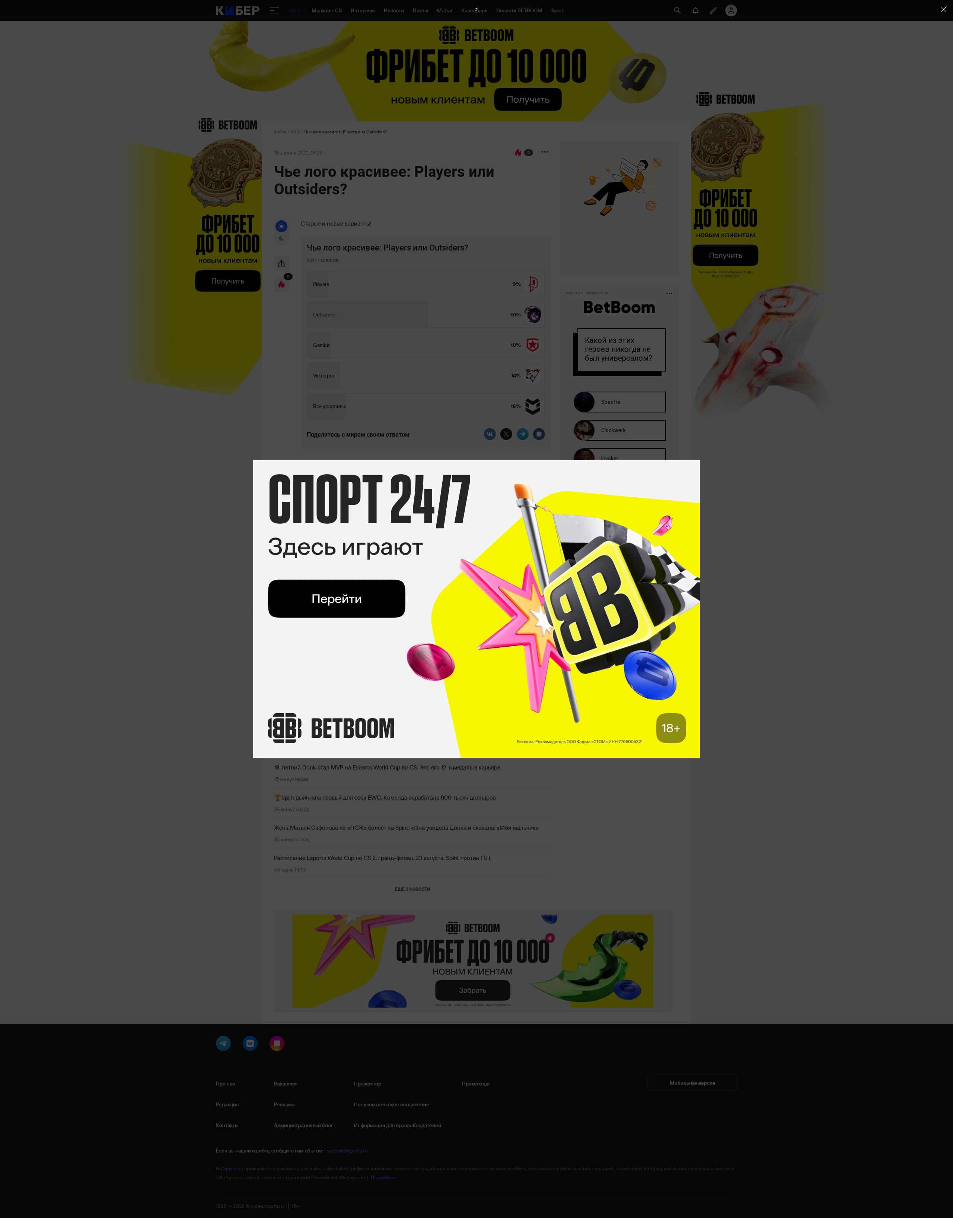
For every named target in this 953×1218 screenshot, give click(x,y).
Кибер (280, 131)
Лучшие (326, 501)
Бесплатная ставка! (325, 562)
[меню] (274, 10)
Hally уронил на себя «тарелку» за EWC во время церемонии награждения (373, 737)
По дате (288, 501)
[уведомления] (695, 10)
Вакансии (285, 1083)
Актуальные (362, 501)
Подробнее (383, 1177)
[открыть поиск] (677, 10)
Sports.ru (233, 1168)
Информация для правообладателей (397, 1125)
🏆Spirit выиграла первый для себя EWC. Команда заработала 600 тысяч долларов (385, 797)
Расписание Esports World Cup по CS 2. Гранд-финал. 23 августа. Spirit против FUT (382, 857)
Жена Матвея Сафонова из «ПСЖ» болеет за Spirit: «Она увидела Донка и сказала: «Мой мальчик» (406, 827)
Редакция (227, 1104)
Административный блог (303, 1125)
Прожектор (367, 1083)
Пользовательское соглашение (391, 1104)
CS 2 (295, 131)
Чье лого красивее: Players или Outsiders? (345, 131)
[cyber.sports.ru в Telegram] (225, 1045)
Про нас (225, 1083)
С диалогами (524, 500)
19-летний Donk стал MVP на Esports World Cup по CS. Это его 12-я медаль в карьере (387, 767)
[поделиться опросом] (281, 263)
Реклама (284, 1104)
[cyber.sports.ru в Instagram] (278, 1045)
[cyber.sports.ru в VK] (252, 1045)
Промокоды (476, 1083)
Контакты (227, 1125)
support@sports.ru (346, 1150)
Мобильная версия (692, 1083)
